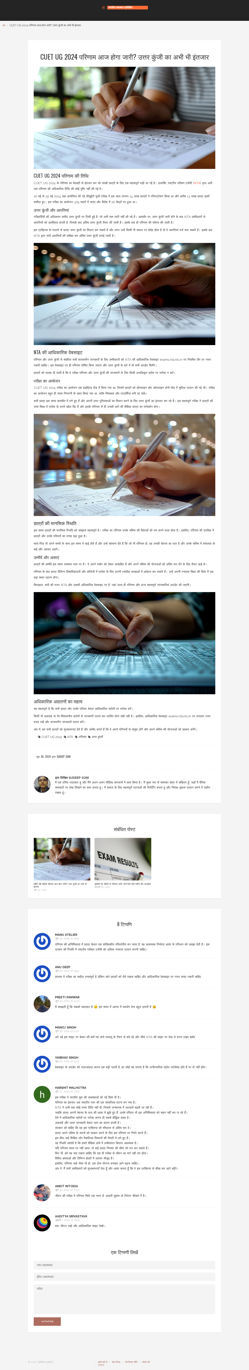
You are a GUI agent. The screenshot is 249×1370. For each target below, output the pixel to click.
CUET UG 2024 (52, 737)
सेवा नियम (116, 1362)
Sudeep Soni (64, 757)
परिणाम (82, 737)
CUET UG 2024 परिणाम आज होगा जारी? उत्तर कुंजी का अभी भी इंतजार (60, 885)
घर (4, 25)
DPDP (101, 1365)
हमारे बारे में (102, 1362)
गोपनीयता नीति (131, 1362)
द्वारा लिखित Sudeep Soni (72, 777)
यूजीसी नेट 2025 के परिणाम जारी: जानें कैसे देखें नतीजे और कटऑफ (123, 883)
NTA (197, 183)
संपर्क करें (146, 1362)
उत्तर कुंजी (97, 737)
